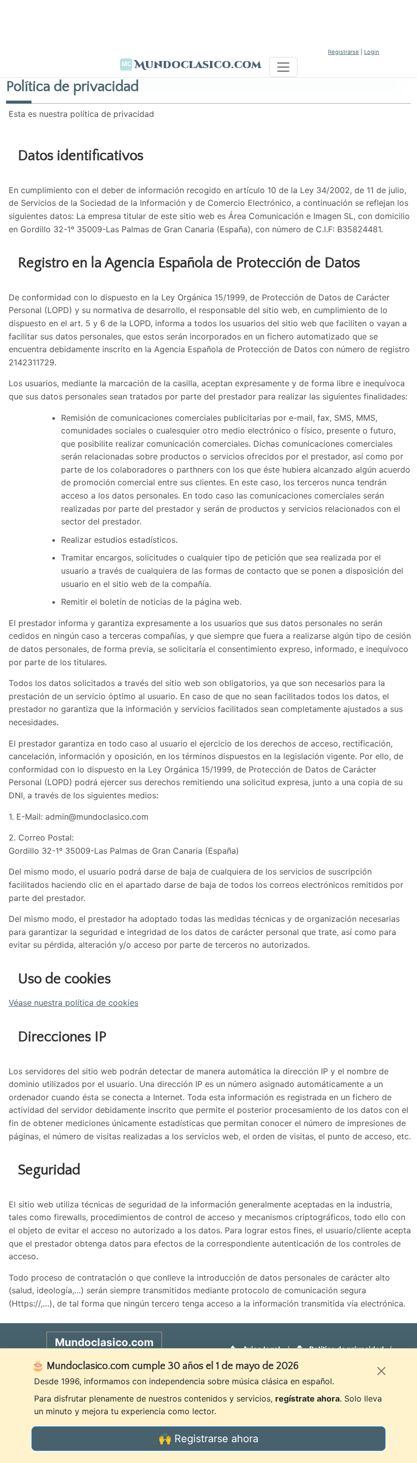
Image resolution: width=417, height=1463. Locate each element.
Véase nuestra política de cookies (73, 1003)
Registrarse (343, 51)
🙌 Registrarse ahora (208, 1439)
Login (371, 51)
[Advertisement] (208, 23)
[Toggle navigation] (283, 67)
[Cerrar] (381, 1371)
